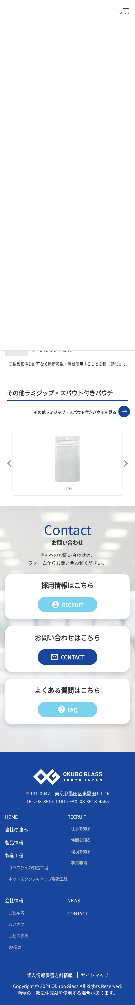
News (74, 900)
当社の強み (16, 829)
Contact (67, 657)
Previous (10, 463)
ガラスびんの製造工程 (28, 868)
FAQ (67, 709)
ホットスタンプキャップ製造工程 (38, 879)
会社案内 (16, 913)
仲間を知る (81, 840)
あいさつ (16, 924)
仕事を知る (81, 829)
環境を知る (81, 852)
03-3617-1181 (51, 801)
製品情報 (14, 842)
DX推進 (15, 947)
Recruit (67, 604)
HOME (11, 816)
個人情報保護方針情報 (50, 975)
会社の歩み (18, 936)
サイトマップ (94, 975)
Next (125, 463)
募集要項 (79, 863)
